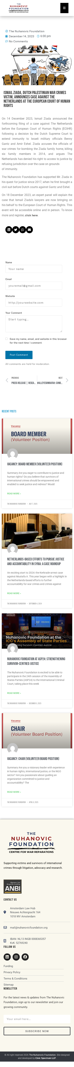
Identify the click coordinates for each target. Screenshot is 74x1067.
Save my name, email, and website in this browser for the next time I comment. (38, 340)
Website (10, 295)
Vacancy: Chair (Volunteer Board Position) (33, 759)
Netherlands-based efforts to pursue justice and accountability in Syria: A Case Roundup (35, 561)
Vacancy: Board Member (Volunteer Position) (34, 464)
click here (31, 215)
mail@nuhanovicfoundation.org (28, 927)
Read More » (14, 493)
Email (8, 279)
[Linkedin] (7, 957)
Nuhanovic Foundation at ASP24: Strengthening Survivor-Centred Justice (36, 661)
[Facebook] (25, 957)
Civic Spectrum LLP (45, 1058)
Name (8, 262)
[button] (8, 229)
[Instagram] (16, 957)
